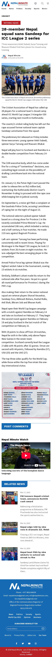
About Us (8, 635)
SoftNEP (29, 654)
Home (4, 9)
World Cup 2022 (14, 617)
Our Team (42, 635)
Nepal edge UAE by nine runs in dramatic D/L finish (34, 528)
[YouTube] (29, 643)
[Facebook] (16, 643)
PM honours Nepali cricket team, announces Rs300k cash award (34, 499)
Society (28, 9)
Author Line (31, 635)
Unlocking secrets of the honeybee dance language (23, 472)
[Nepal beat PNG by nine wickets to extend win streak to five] (10, 553)
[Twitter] (23, 643)
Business (37, 617)
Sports (36, 9)
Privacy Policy (19, 635)
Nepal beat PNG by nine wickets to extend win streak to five (33, 555)
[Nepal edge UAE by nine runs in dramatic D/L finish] (10, 528)
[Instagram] (36, 643)
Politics (19, 9)
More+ (44, 9)
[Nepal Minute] (4, 57)
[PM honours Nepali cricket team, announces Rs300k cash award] (10, 497)
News (11, 9)
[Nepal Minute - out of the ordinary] (26, 588)
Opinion (27, 617)
